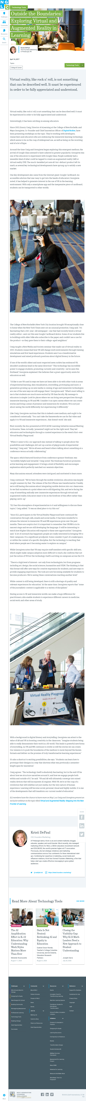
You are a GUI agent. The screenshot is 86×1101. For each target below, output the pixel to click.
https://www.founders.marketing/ (59, 872)
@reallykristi (38, 872)
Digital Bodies (69, 130)
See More (80, 901)
